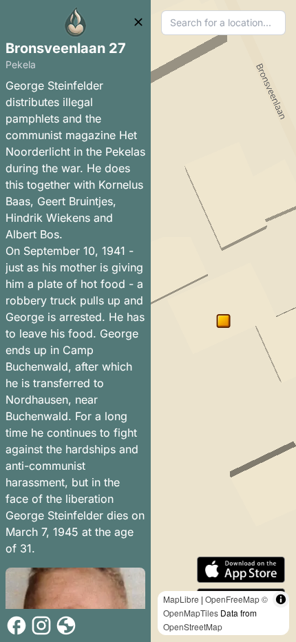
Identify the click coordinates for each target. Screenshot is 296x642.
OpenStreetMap (192, 626)
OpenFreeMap (232, 599)
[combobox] (223, 22)
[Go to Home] (75, 22)
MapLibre (181, 599)
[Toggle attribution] (281, 599)
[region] (223, 321)
